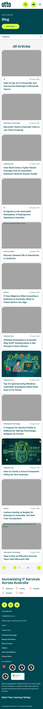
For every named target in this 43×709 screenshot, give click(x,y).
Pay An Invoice (7, 644)
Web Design (28, 706)
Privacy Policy (7, 656)
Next (39, 568)
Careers (4, 648)
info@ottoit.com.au (8, 616)
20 (28, 568)
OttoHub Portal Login (9, 635)
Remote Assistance (9, 639)
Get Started (10, 26)
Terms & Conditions (9, 652)
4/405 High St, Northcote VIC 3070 (14, 621)
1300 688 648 (7, 611)
